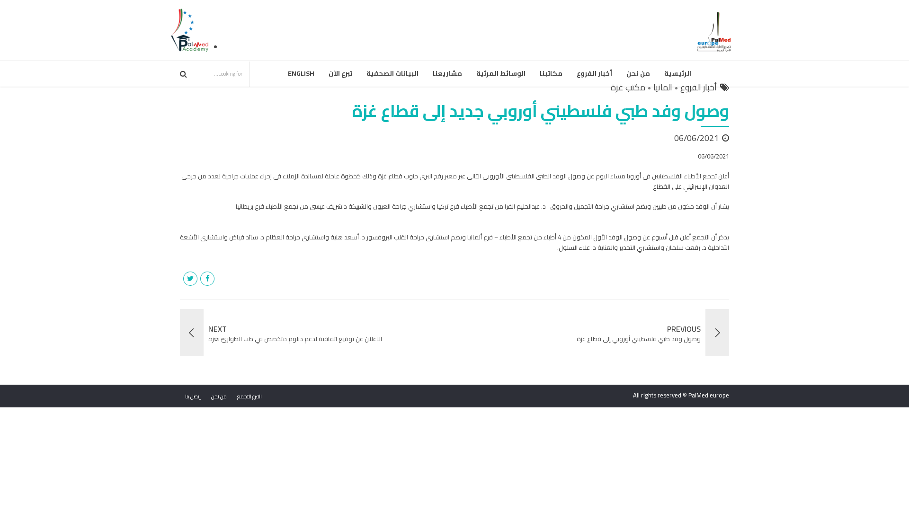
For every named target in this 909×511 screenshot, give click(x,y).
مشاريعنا (447, 73)
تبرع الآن (340, 73)
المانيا (662, 87)
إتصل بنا (193, 396)
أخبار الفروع (594, 73)
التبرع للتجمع (249, 396)
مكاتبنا (551, 73)
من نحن (638, 73)
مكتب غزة (628, 87)
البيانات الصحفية (392, 73)
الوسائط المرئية (501, 73)
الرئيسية (677, 73)
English (301, 73)
